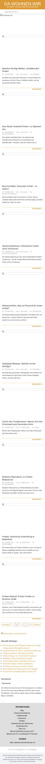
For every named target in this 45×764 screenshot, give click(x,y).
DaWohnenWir (22, 715)
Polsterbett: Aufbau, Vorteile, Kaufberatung (18, 663)
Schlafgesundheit (9, 194)
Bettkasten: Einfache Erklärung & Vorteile (17, 658)
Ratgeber (36, 369)
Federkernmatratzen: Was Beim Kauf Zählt (18, 653)
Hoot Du (19, 749)
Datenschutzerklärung (22, 713)
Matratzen (37, 311)
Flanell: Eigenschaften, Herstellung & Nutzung (19, 661)
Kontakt (22, 721)
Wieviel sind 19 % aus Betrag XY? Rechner (22, 734)
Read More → (37, 89)
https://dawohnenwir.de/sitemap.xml (22, 742)
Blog (22, 710)
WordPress (33, 749)
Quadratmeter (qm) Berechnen (22, 723)
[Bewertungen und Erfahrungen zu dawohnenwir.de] (13, 633)
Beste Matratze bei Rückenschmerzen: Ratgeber (20, 669)
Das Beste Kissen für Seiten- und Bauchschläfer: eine (22, 650)
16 (30, 624)
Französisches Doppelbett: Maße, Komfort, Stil (19, 671)
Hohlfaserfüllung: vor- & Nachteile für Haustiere (19, 656)
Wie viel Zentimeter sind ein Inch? (22, 731)
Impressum (22, 718)
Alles (37, 427)
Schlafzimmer (7, 134)
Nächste (37, 624)
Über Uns (22, 728)
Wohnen (36, 74)
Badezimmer (7, 544)
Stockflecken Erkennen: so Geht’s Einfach (18, 666)
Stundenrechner (22, 726)
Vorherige (5, 624)
